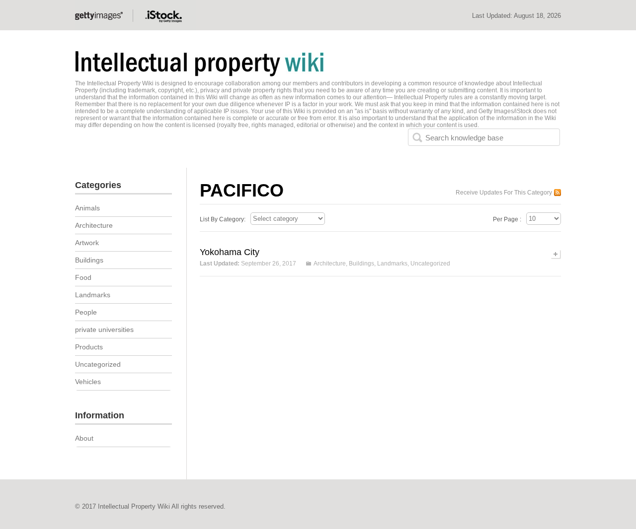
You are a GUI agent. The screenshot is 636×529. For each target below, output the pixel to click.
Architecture (330, 263)
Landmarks (392, 263)
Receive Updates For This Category (504, 192)
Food (83, 277)
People (86, 312)
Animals (87, 208)
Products (89, 347)
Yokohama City (229, 252)
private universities (104, 329)
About (84, 438)
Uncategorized (430, 263)
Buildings (361, 263)
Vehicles (88, 382)
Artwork (87, 243)
